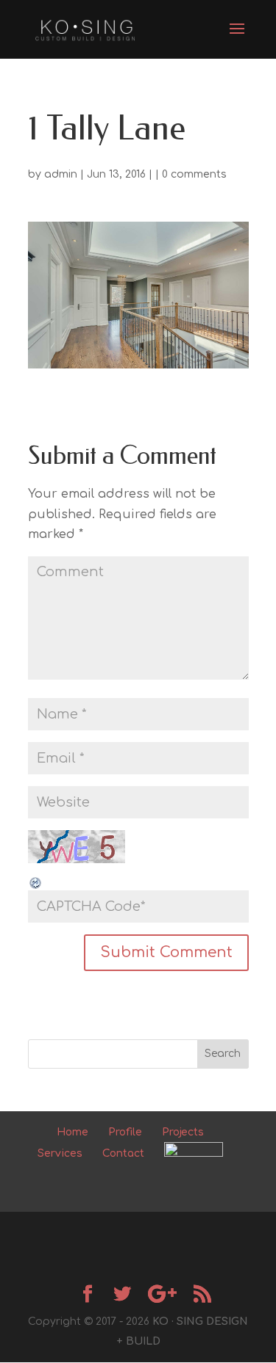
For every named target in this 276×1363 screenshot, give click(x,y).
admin (60, 174)
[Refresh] (36, 879)
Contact (123, 1153)
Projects (183, 1132)
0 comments (194, 174)
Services (60, 1153)
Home (72, 1132)
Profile (125, 1132)
